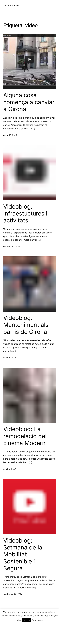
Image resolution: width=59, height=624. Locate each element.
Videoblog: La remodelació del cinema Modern (25, 436)
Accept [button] (27, 620)
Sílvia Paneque (11, 5)
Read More (37, 620)
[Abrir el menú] (54, 5)
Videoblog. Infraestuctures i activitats (25, 213)
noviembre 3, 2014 (11, 246)
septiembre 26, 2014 (12, 594)
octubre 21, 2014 (11, 357)
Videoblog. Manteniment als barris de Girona (25, 324)
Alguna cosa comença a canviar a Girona (28, 102)
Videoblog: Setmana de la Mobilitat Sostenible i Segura (22, 554)
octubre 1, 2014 (10, 469)
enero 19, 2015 (10, 135)
